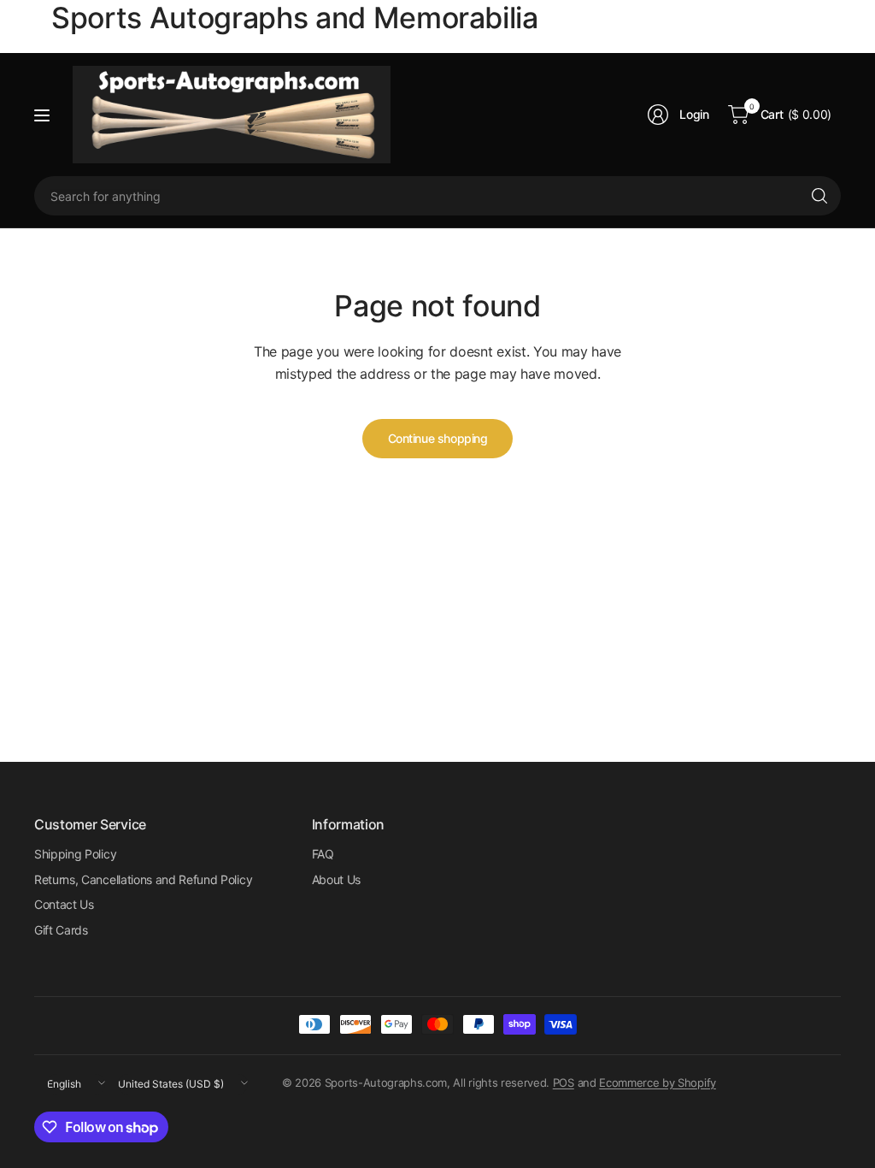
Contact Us (64, 904)
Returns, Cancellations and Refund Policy (143, 879)
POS (563, 1082)
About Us (336, 879)
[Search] (819, 195)
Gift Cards (61, 930)
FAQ (323, 854)
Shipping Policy (75, 854)
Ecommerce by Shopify (657, 1082)
